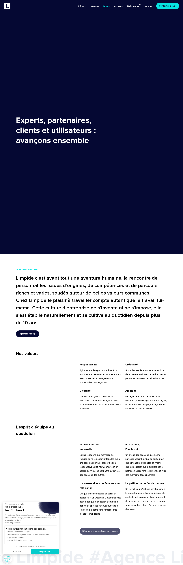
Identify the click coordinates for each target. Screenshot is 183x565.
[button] (7, 559)
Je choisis (16, 551)
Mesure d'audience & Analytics (19, 532)
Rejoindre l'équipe (28, 333)
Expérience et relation (16, 537)
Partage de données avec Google (20, 540)
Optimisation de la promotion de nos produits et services (29, 535)
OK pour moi (44, 551)
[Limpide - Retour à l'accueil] (7, 6)
